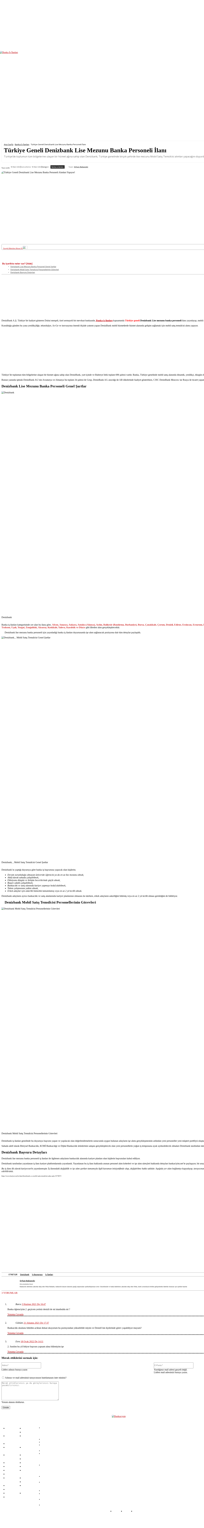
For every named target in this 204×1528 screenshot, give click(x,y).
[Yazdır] (107, 260)
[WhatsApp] (74, 260)
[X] (40, 260)
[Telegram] (85, 260)
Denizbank (24, 1274)
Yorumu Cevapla (15, 1314)
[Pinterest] (51, 260)
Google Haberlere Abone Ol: (13, 248)
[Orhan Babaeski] (67, 166)
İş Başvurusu (37, 1274)
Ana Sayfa (8, 144)
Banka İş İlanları (22, 144)
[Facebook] (29, 260)
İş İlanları (49, 1274)
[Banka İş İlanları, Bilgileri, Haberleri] (126, 1454)
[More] (118, 260)
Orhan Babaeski (81, 167)
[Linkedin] (62, 260)
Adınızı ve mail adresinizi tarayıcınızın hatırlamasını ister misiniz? (35, 1377)
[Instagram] (60, 1519)
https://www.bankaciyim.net (26, 1284)
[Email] (96, 260)
